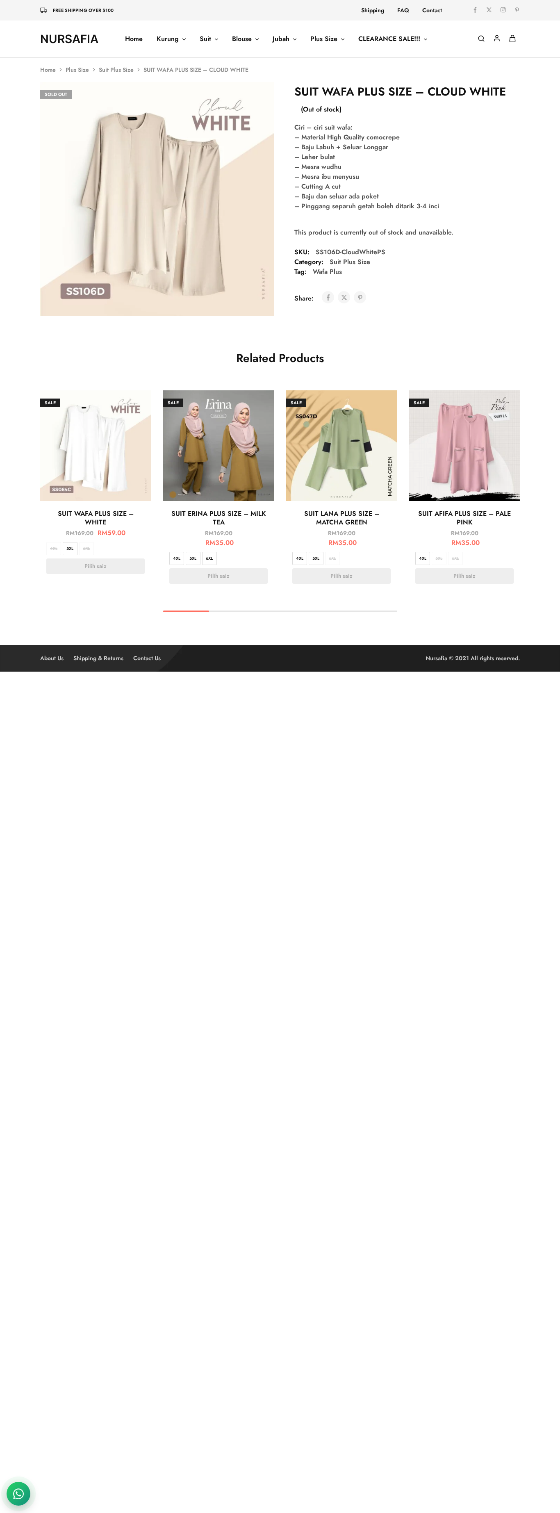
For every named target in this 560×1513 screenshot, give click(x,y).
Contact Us (147, 658)
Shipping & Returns (98, 658)
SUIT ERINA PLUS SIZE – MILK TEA (218, 518)
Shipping (372, 10)
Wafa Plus (327, 271)
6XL (86, 548)
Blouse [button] (242, 38)
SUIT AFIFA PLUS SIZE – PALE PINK (464, 518)
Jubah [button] (281, 38)
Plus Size (77, 70)
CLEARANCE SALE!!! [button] (389, 38)
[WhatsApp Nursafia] (18, 1494)
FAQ (403, 10)
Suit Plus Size (116, 70)
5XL (69, 548)
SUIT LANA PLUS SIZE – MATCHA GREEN (341, 518)
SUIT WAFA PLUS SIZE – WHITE (96, 518)
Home (134, 38)
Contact (432, 10)
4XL (53, 548)
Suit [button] (205, 38)
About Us (52, 658)
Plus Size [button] (323, 38)
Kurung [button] (168, 38)
